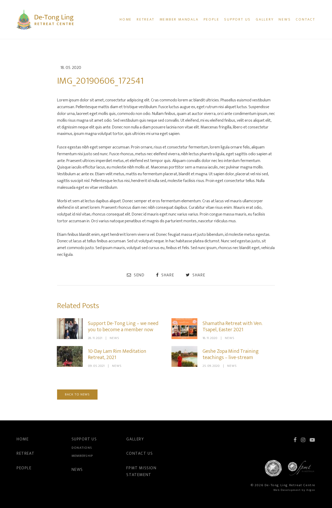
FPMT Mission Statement (141, 471)
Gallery (265, 19)
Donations (82, 448)
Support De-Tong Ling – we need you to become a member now (123, 326)
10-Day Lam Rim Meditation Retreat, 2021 (117, 354)
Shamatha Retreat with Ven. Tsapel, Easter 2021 (232, 326)
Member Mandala (179, 19)
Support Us (237, 19)
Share (167, 275)
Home (126, 19)
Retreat (146, 19)
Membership (82, 456)
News (285, 19)
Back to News (77, 394)
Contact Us (139, 453)
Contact (305, 19)
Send (138, 275)
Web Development (287, 490)
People (211, 19)
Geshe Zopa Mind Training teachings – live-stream (231, 354)
